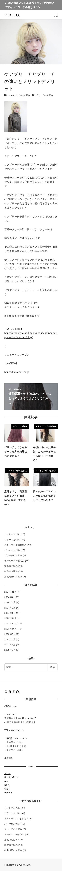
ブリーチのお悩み (44, 95)
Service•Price (11, 777)
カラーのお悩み (12, 539)
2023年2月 (9, 649)
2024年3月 (9, 602)
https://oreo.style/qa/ (16, 333)
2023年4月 (9, 644)
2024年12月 (10, 591)
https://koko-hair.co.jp (16, 372)
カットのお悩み (12, 534)
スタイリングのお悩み (19, 95)
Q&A (6, 784)
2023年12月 (10, 618)
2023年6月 (9, 634)
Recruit (8, 792)
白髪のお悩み (11, 571)
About (7, 773)
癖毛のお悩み (11, 565)
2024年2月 (9, 607)
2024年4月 (9, 596)
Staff (6, 788)
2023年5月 (9, 639)
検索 (52, 667)
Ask (6, 781)
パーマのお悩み (12, 550)
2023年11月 (10, 623)
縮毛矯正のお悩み (13, 576)
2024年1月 (9, 612)
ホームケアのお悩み (14, 560)
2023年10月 (10, 628)
